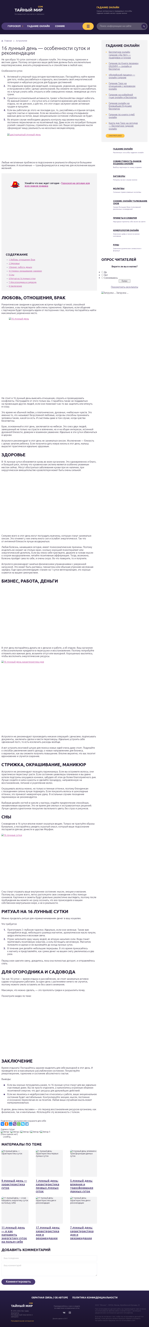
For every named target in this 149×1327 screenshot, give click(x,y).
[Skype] (23, 1124)
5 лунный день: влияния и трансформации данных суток (81, 1186)
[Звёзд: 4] (35, 1132)
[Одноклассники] (6, 1124)
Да (105, 272)
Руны (116, 245)
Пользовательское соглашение (22, 1321)
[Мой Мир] (10, 1124)
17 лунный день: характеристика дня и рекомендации (48, 1233)
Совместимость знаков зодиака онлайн (127, 162)
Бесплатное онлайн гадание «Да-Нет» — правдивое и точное (120, 55)
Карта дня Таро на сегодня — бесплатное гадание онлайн (123, 126)
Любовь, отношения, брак (22, 259)
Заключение (15, 286)
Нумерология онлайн (126, 230)
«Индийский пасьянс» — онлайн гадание (122, 76)
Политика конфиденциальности (95, 1297)
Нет (106, 275)
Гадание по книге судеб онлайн (122, 116)
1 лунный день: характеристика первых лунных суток (47, 1186)
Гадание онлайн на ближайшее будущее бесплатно (120, 106)
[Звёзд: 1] (6, 1132)
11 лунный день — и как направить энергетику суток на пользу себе (14, 1234)
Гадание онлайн (108, 7)
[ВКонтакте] (2, 1124)
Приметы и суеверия (125, 218)
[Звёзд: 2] (16, 1132)
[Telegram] (27, 1124)
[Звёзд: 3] (25, 1132)
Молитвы (118, 188)
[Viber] (14, 1124)
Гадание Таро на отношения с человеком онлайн (122, 86)
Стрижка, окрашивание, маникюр (25, 271)
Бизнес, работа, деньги (20, 267)
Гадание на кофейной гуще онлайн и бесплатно (123, 96)
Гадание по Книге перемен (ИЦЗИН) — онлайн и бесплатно (123, 66)
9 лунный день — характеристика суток (14, 1184)
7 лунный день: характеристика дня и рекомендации (82, 1233)
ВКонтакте (64, 1313)
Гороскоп (14, 26)
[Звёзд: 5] (45, 1132)
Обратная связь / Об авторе (49, 1297)
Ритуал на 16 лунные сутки (22, 278)
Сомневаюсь (111, 277)
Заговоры (119, 176)
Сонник (60, 26)
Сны (11, 275)
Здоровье (14, 263)
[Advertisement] (48, 222)
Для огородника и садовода (22, 282)
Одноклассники (70, 1313)
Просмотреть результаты (124, 287)
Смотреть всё (115, 136)
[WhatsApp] (19, 1124)
